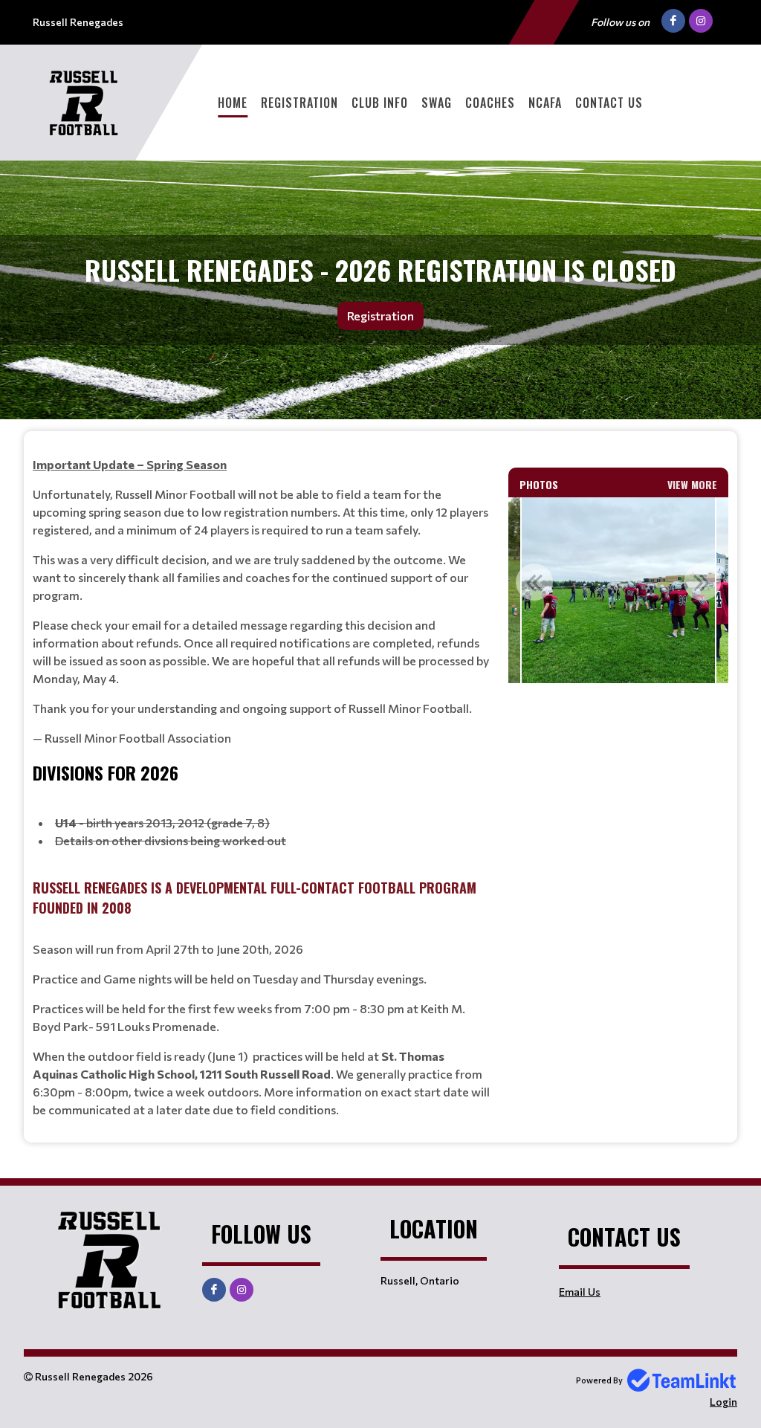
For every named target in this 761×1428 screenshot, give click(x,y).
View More (692, 484)
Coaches (490, 103)
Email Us (579, 1291)
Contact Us (609, 103)
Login (723, 1401)
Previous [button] (534, 582)
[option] (618, 590)
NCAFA (545, 103)
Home (232, 103)
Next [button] (702, 582)
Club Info (380, 103)
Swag (436, 103)
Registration (299, 103)
